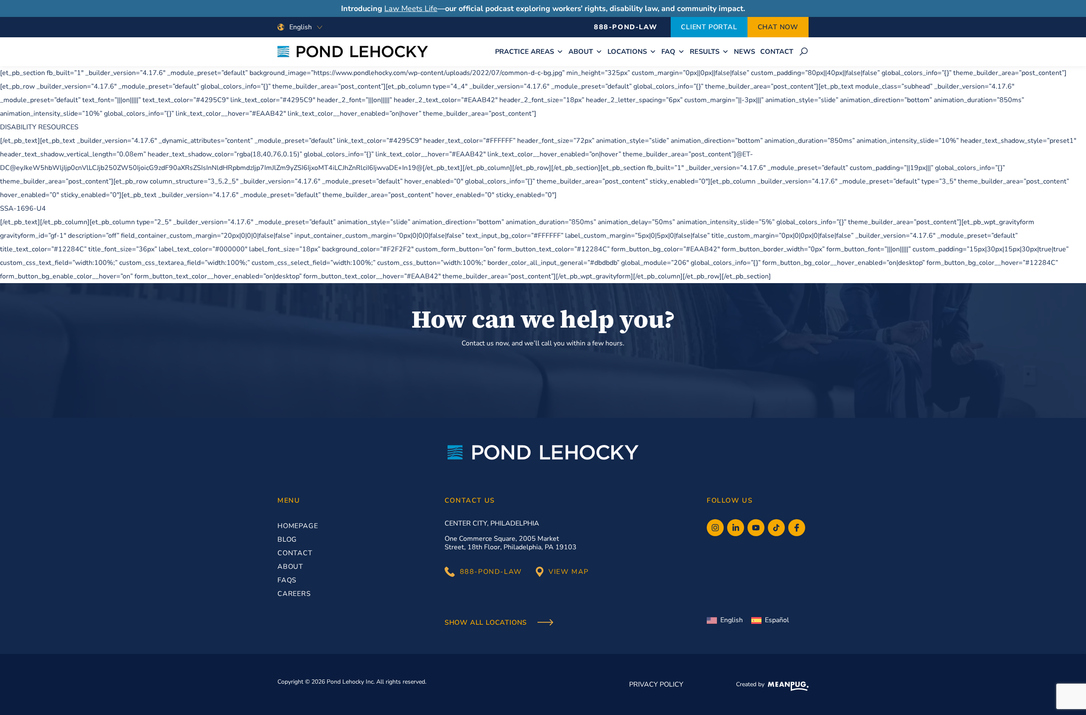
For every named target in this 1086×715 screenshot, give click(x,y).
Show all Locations (487, 623)
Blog (287, 539)
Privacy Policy (656, 684)
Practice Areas (524, 51)
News (744, 51)
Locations (627, 51)
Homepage (297, 526)
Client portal (709, 27)
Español (777, 620)
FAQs (287, 580)
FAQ (668, 51)
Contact (776, 51)
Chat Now (778, 27)
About (580, 51)
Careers (294, 593)
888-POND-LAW (625, 27)
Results (704, 51)
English (731, 620)
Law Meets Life (410, 8)
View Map (569, 571)
